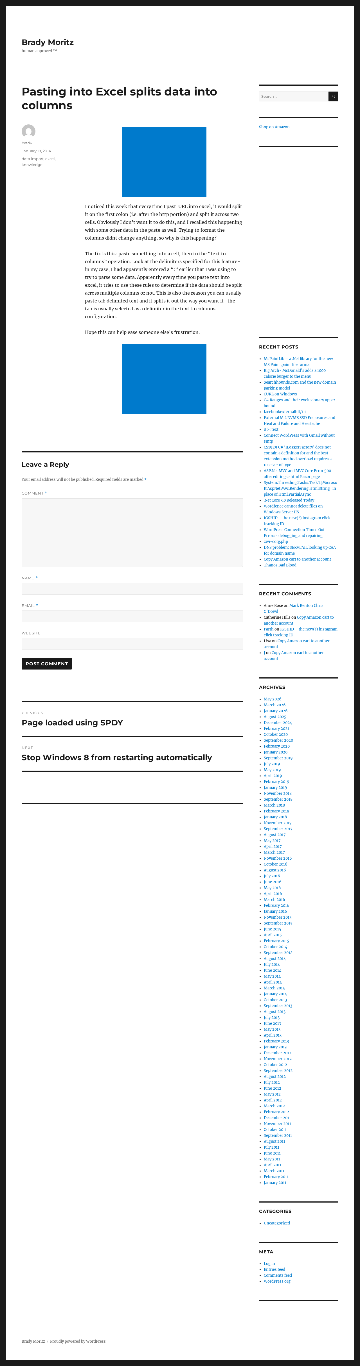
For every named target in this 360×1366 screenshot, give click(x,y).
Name (30, 578)
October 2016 (275, 864)
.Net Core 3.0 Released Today (289, 500)
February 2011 (276, 1176)
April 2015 (273, 935)
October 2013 (275, 1000)
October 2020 (276, 734)
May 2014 (272, 976)
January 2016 (275, 911)
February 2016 (276, 905)
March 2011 (274, 1171)
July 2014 (272, 964)
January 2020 (275, 752)
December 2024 (278, 722)
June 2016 (273, 882)
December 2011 (277, 1117)
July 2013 (272, 1017)
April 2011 (272, 1165)
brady (27, 143)
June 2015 (272, 929)
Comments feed (278, 1275)
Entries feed (274, 1269)
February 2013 (276, 1041)
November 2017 (278, 823)
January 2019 (275, 787)
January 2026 (276, 711)
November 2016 (278, 858)
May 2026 (273, 699)
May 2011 (272, 1159)
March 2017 (274, 852)
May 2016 (272, 887)
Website (31, 633)
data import (33, 158)
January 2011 (275, 1182)
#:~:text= (272, 429)
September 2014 (278, 952)
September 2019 (278, 758)
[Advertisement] (165, 162)
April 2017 (273, 846)
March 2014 (274, 988)
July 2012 (272, 1082)
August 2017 (275, 834)
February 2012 (276, 1112)
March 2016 (274, 899)
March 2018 (274, 805)
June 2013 (272, 1023)
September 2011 (278, 1135)
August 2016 (275, 870)
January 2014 (275, 994)
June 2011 (272, 1153)
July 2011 (271, 1147)
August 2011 (274, 1141)
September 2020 (278, 740)
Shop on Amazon (274, 127)
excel (50, 158)
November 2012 (278, 1059)
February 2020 (277, 746)
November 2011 (277, 1123)
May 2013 (272, 1029)
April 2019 (273, 775)
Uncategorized (277, 1223)
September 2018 (278, 799)
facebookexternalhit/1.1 (285, 411)
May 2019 (272, 770)
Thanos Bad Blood (280, 565)
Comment (34, 493)
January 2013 (275, 1047)
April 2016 (273, 893)
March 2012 (274, 1106)
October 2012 (275, 1064)
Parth (269, 629)
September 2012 (278, 1070)
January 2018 (275, 817)
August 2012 (275, 1076)
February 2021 (276, 728)
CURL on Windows (280, 394)
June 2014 (272, 970)
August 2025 (275, 716)
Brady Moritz (48, 42)
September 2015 (278, 923)
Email (30, 605)
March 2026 (275, 705)
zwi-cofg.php (276, 541)
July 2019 (272, 764)
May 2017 (272, 840)
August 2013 (274, 1011)
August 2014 (275, 958)
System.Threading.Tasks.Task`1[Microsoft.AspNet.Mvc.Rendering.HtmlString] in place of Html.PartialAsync (300, 488)
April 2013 (273, 1035)
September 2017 (278, 829)
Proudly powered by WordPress (78, 1341)
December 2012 (277, 1053)
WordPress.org (277, 1281)
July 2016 (272, 876)
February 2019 (276, 781)
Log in (269, 1263)
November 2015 (278, 917)
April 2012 (273, 1100)
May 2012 (272, 1094)
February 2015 (276, 941)
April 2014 (273, 982)
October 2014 (275, 946)
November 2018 (278, 793)
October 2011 (275, 1129)
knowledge (32, 164)
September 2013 (278, 1005)
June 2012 (272, 1088)
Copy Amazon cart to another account (297, 559)
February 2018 (276, 811)
